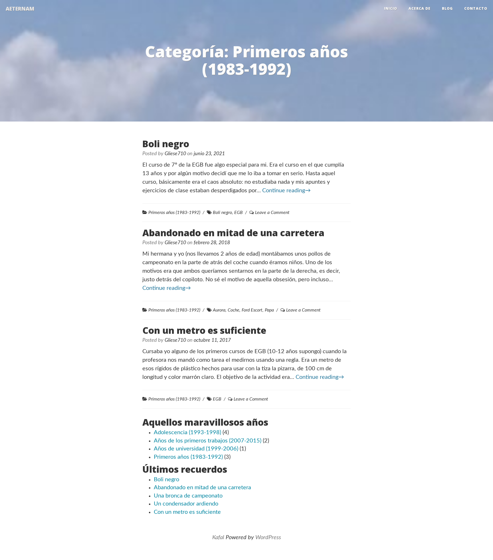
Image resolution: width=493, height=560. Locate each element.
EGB (238, 212)
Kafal (218, 537)
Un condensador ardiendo (186, 504)
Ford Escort (252, 310)
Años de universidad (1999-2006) (196, 449)
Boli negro (165, 144)
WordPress (268, 537)
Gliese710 (175, 153)
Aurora (219, 310)
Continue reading (286, 190)
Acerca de (420, 8)
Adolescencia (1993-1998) (187, 432)
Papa (269, 310)
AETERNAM (20, 8)
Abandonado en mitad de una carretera (233, 233)
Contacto (475, 8)
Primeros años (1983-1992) (174, 212)
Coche (233, 310)
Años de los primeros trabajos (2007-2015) (207, 441)
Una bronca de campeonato (188, 496)
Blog (447, 8)
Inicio (390, 8)
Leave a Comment (272, 212)
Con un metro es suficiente (204, 330)
